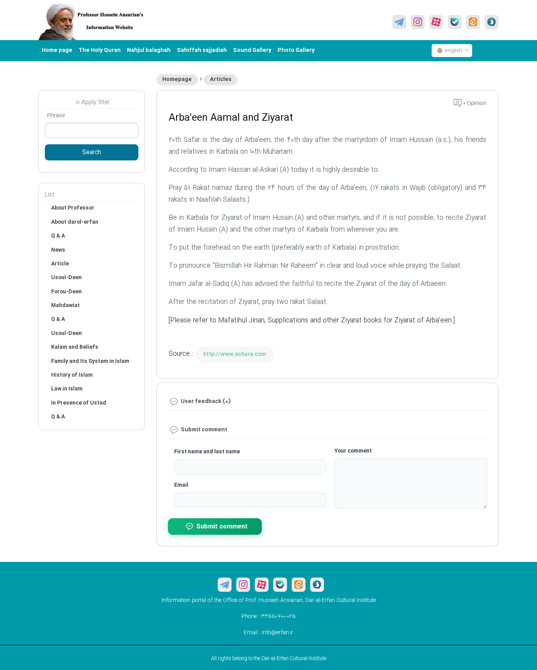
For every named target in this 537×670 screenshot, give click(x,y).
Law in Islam (67, 389)
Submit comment (222, 527)
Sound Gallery (252, 50)
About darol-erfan (74, 222)
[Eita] (473, 22)
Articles (221, 79)
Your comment (353, 451)
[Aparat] (436, 22)
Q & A (58, 236)
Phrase (56, 115)
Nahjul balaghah (149, 50)
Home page (57, 50)
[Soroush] (491, 22)
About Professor (72, 208)
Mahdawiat (65, 305)
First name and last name (207, 451)
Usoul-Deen (66, 277)
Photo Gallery (296, 50)
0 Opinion (474, 103)
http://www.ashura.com (234, 354)
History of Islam (72, 375)
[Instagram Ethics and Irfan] (418, 22)
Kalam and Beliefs (74, 347)
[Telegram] (399, 22)
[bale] (455, 22)
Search (91, 152)
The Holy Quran (100, 50)
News (58, 250)
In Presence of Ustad (78, 403)
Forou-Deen (66, 291)
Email (181, 485)
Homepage (177, 79)
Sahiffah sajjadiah (202, 50)
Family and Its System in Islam (90, 361)
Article (60, 264)
